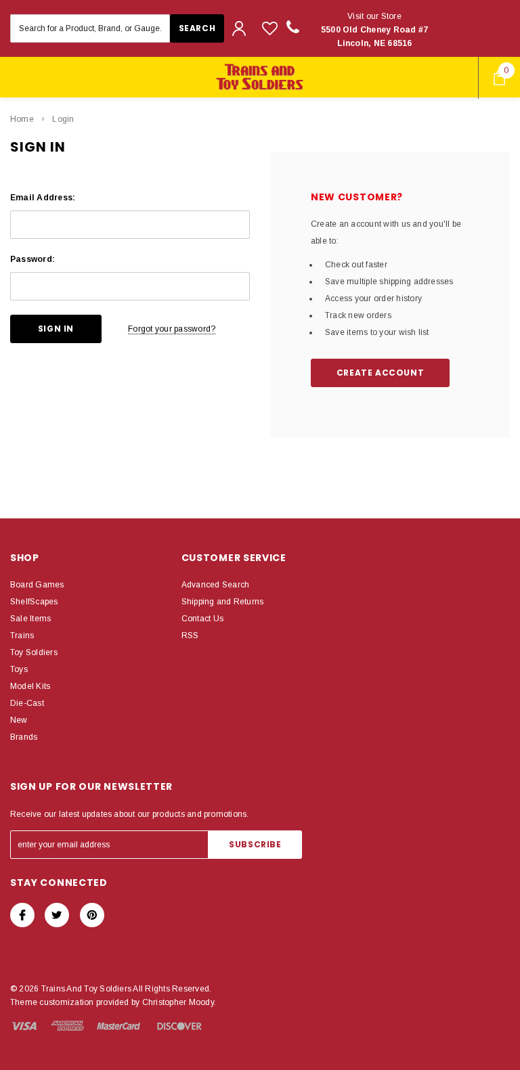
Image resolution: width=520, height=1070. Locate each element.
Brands (23, 737)
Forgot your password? (171, 329)
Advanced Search (215, 584)
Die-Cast (27, 703)
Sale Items (30, 618)
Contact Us (202, 618)
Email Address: (42, 197)
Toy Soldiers (34, 652)
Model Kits (30, 686)
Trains (22, 635)
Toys (19, 669)
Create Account (380, 372)
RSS (190, 635)
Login (63, 119)
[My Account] (239, 28)
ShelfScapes (34, 601)
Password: (32, 259)
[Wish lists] (270, 28)
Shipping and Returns (222, 601)
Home (22, 119)
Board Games (37, 584)
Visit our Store (375, 30)
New (19, 720)
